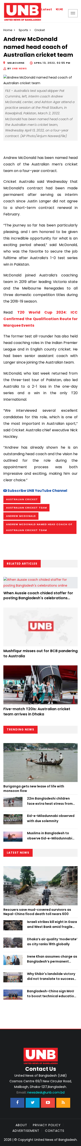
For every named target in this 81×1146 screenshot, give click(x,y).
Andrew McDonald (21, 516)
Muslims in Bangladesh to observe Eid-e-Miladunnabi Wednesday (49, 836)
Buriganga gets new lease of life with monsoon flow (33, 788)
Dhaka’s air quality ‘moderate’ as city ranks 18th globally (52, 941)
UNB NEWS (19, 68)
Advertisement (25, 1130)
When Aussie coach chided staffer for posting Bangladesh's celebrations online (38, 598)
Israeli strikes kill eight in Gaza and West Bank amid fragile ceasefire (52, 924)
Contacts (54, 1130)
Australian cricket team (26, 507)
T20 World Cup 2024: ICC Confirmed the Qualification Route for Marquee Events (40, 319)
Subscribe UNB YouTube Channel (37, 490)
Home (7, 30)
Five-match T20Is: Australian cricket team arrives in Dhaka (36, 711)
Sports (23, 30)
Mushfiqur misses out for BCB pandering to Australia (40, 653)
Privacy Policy (47, 1125)
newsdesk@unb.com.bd (40, 1092)
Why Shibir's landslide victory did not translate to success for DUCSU (51, 976)
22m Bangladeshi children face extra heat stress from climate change (50, 801)
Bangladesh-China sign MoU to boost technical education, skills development (52, 994)
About (21, 1125)
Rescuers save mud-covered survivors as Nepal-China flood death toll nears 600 (37, 911)
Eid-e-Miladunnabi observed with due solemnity (50, 818)
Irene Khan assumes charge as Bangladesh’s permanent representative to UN (52, 959)
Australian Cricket (22, 499)
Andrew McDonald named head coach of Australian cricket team (39, 527)
